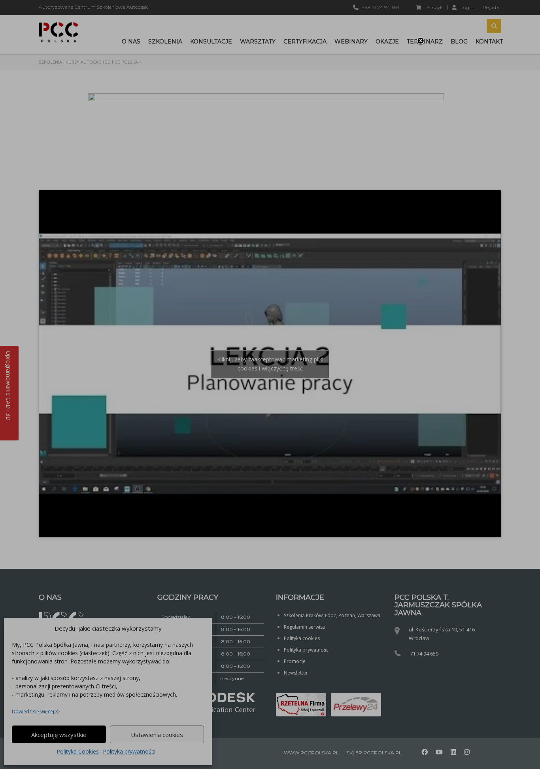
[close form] (420, 41)
